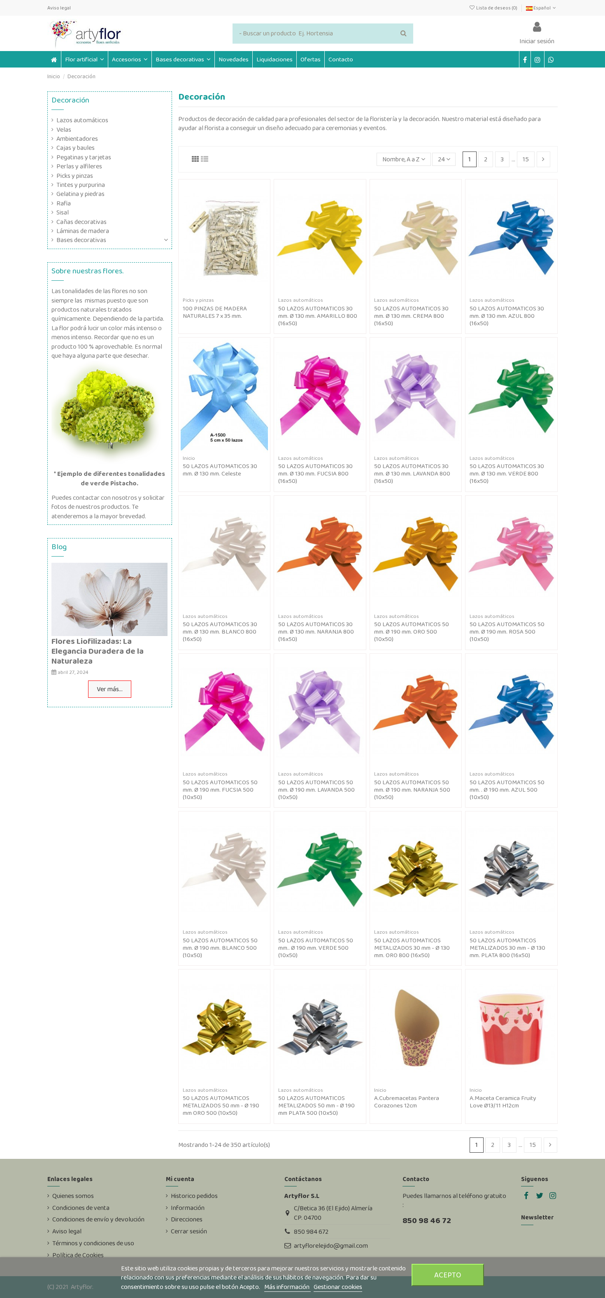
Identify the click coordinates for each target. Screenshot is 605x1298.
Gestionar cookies (338, 1286)
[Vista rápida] (230, 291)
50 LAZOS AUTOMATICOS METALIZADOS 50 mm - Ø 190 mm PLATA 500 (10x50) (316, 1105)
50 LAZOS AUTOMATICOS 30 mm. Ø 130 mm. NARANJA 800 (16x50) (316, 631)
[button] (129, 59)
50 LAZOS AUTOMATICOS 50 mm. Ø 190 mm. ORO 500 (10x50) (411, 631)
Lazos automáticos (82, 120)
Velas (63, 129)
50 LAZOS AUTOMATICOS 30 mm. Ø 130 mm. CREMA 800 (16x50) (411, 316)
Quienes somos (73, 1195)
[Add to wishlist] (217, 291)
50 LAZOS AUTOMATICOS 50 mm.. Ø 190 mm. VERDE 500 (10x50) (315, 948)
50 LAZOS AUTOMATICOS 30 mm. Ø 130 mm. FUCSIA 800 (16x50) (315, 473)
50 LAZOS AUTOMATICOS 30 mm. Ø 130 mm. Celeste (220, 469)
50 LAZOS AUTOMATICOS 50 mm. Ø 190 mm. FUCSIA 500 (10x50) (220, 790)
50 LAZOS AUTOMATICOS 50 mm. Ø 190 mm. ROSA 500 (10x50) (507, 631)
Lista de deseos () (496, 8)
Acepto (447, 1274)
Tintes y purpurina (80, 184)
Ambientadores (77, 138)
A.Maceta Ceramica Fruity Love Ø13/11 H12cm (503, 1101)
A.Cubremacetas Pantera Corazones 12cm (406, 1101)
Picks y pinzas (74, 175)
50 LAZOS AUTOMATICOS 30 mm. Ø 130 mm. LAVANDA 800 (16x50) (412, 473)
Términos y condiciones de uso (93, 1243)
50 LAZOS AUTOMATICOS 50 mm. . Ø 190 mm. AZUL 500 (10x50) (507, 790)
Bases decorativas (81, 240)
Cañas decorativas (81, 221)
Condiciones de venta (80, 1207)
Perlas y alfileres (79, 166)
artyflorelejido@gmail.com (331, 1245)
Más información (287, 1286)
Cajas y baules (75, 147)
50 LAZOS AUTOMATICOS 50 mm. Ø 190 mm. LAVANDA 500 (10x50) (316, 790)
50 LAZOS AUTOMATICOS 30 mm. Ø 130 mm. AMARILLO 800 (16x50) (317, 316)
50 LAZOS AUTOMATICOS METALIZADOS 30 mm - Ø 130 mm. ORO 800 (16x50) (412, 948)
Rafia (63, 203)
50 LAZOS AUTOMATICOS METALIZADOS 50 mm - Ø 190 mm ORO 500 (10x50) (221, 1105)
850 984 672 (311, 1231)
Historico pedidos (194, 1195)
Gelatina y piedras (80, 193)
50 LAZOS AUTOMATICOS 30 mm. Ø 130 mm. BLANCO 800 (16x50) (220, 631)
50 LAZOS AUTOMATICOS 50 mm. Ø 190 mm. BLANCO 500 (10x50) (220, 948)
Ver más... (110, 689)
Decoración (70, 99)
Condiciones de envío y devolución (98, 1219)
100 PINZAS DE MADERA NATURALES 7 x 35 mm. (215, 312)
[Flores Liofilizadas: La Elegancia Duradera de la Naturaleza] (109, 598)
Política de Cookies (78, 1255)
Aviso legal (59, 8)
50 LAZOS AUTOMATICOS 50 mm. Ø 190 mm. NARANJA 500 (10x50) (412, 790)
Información (188, 1207)
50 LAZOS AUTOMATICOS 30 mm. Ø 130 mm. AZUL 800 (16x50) (507, 316)
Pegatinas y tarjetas (83, 157)
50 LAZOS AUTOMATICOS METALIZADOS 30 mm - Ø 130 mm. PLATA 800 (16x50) (507, 948)
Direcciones (186, 1219)
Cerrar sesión (189, 1231)
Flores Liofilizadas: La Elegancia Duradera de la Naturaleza (97, 651)
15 (526, 159)
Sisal (62, 212)
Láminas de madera (82, 230)
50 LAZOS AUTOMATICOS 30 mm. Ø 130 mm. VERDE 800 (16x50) (507, 473)
